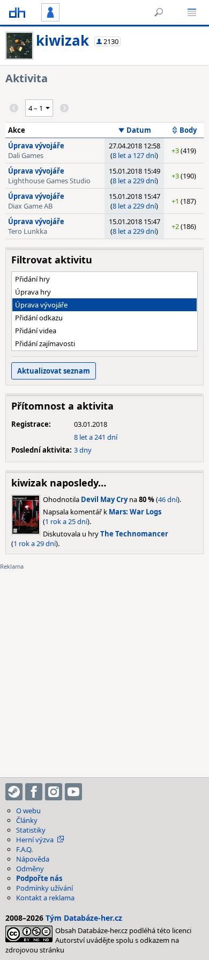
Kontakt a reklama (45, 897)
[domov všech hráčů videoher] (17, 12)
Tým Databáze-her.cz (84, 918)
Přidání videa (35, 330)
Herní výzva (35, 839)
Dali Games (25, 155)
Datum (138, 130)
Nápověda (32, 859)
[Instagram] (53, 791)
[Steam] (14, 791)
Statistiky (31, 830)
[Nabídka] (192, 12)
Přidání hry (32, 279)
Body (188, 130)
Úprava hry (33, 292)
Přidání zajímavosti (45, 343)
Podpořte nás (39, 878)
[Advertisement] (104, 667)
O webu (28, 810)
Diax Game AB (30, 206)
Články (27, 820)
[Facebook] (33, 791)
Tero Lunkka (27, 231)
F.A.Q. (24, 849)
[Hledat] (159, 12)
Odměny (30, 868)
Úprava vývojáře (36, 146)
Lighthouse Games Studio (49, 180)
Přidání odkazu (39, 318)
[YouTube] (73, 791)
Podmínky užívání (44, 888)
